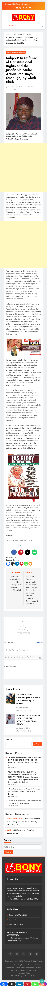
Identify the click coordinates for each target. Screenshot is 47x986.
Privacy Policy (32, 970)
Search (8, 739)
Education (10, 967)
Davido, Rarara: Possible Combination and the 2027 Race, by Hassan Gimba (20, 4)
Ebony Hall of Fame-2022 (18, 915)
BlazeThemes (37, 961)
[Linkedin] (17, 564)
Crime (37, 965)
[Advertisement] (23, 167)
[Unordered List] (19, 657)
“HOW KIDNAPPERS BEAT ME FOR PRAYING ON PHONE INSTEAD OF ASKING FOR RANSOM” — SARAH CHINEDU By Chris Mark (24, 761)
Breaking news (19, 965)
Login (41, 642)
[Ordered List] (16, 657)
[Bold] (5, 657)
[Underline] (11, 657)
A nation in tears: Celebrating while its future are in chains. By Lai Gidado (28, 699)
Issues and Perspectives (16, 52)
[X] (13, 564)
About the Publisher (16, 924)
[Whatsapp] (26, 564)
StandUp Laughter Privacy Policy (23, 976)
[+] (33, 657)
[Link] (27, 657)
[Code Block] (25, 657)
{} (30, 657)
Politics (30, 965)
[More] (30, 564)
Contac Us (12, 920)
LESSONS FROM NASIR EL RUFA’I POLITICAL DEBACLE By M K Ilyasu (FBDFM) (28, 720)
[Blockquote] (22, 657)
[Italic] (8, 657)
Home (9, 965)
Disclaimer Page (23, 973)
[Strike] (14, 657)
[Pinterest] (22, 564)
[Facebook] (8, 564)
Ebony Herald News (17, 970)
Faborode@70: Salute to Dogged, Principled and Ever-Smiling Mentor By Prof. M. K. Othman (24, 791)
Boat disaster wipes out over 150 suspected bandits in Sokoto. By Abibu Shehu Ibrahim (24, 821)
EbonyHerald (12, 87)
